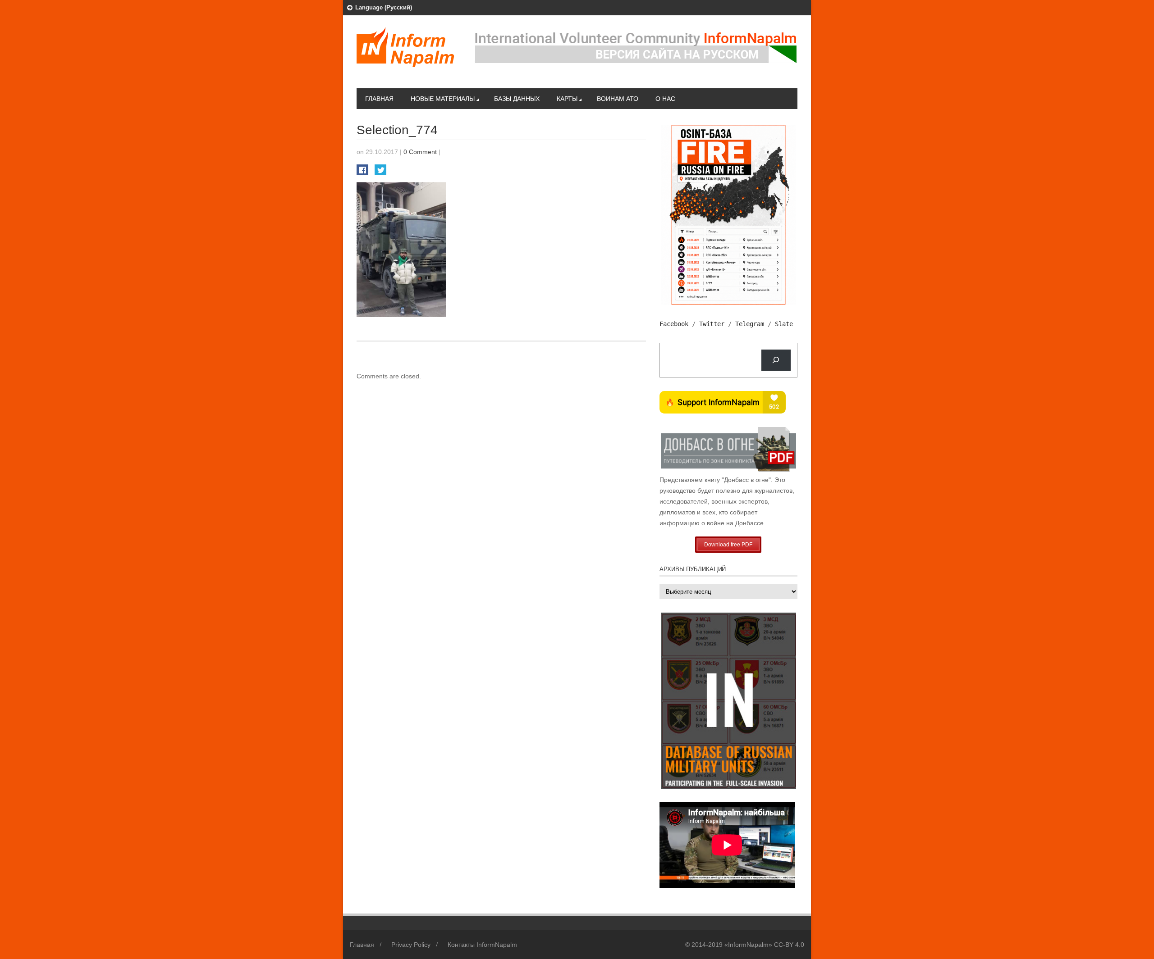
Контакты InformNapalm (482, 944)
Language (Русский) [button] (383, 7)
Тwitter (711, 323)
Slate (784, 323)
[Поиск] (776, 360)
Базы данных (517, 98)
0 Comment (420, 151)
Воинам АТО (617, 98)
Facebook (673, 323)
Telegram (749, 323)
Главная (379, 98)
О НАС (665, 98)
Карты (567, 98)
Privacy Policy (410, 944)
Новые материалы (443, 98)
